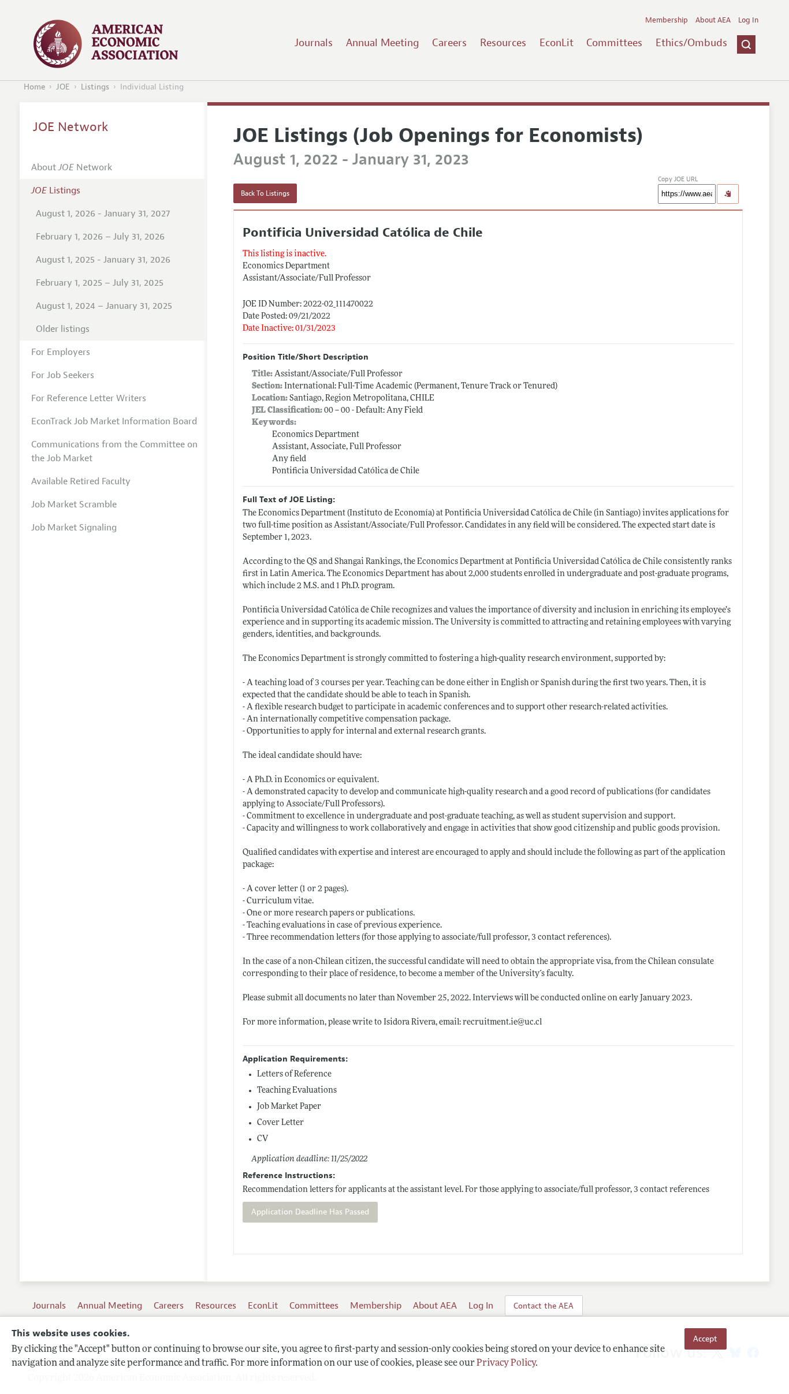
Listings (95, 87)
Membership (666, 20)
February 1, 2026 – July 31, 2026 (100, 236)
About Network (71, 167)
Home (34, 87)
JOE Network (71, 127)
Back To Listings (265, 193)
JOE (63, 87)
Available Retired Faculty (81, 481)
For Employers (60, 352)
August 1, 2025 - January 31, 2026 (103, 260)
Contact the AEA (543, 1305)
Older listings (63, 329)
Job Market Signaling (74, 527)
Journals (314, 42)
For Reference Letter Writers (88, 398)
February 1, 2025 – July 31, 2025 (99, 283)
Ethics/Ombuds (691, 42)
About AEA (713, 20)
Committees (614, 42)
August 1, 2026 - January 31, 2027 (103, 213)
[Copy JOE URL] (728, 194)
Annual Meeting (382, 42)
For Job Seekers (62, 375)
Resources (503, 42)
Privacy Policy (506, 1363)
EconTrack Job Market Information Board (114, 421)
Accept (705, 1338)
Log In (748, 20)
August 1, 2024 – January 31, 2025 (104, 306)
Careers (449, 42)
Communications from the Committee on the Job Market (114, 451)
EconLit (556, 42)
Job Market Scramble (74, 504)
